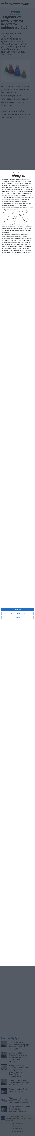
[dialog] (17, 568)
